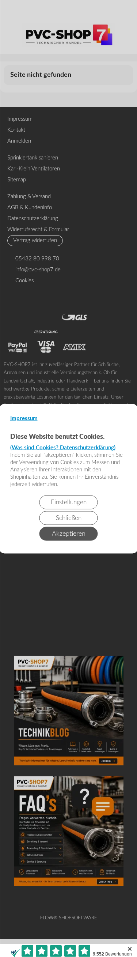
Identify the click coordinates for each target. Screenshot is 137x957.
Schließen (68, 518)
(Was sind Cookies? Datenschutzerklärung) (62, 447)
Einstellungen (69, 502)
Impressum (24, 418)
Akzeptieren (68, 533)
